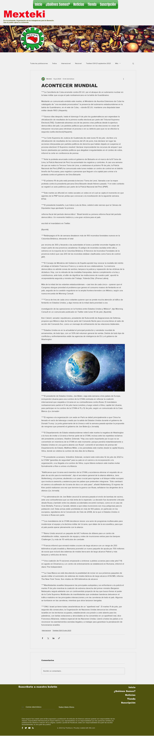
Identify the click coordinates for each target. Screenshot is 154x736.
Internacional (66, 63)
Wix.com (92, 728)
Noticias (130, 695)
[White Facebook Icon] (22, 728)
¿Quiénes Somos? (124, 691)
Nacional (78, 63)
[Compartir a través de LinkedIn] (53, 638)
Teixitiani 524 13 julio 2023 (62, 630)
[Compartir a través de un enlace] (59, 638)
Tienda (131, 699)
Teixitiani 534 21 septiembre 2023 (98, 63)
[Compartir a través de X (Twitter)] (48, 638)
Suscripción (128, 702)
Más (116, 63)
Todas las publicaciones (39, 63)
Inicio (132, 687)
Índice (54, 63)
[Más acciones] (123, 79)
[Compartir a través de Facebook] (42, 638)
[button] (133, 63)
